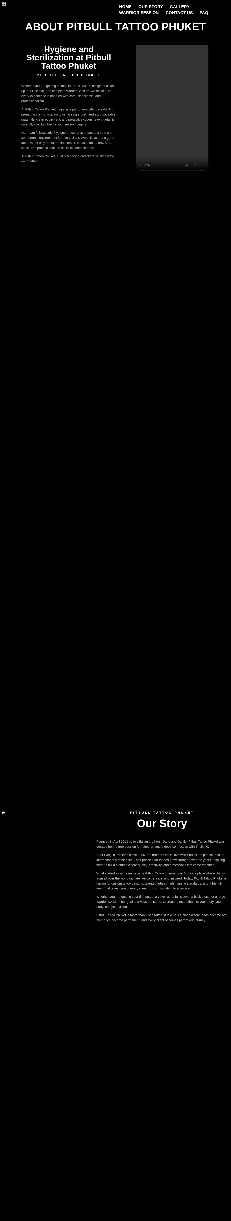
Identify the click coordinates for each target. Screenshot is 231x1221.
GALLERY (179, 6)
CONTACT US (179, 12)
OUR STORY (150, 6)
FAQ (204, 12)
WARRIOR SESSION (139, 12)
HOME (125, 6)
